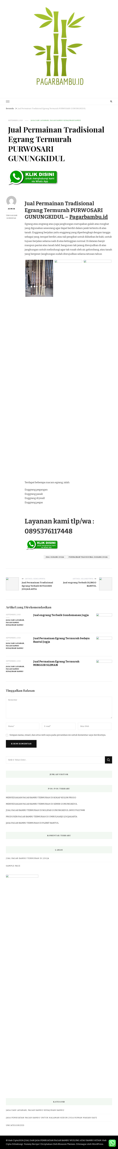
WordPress (97, 1144)
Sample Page (13, 866)
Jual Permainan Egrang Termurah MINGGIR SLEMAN (56, 663)
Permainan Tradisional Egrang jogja (88, 557)
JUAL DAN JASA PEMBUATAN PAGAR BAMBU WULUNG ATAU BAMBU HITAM (62, 1140)
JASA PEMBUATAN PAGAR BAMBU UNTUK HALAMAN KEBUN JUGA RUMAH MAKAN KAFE (51, 1118)
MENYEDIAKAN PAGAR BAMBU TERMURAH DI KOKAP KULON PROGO (41, 797)
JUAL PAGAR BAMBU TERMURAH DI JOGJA (27, 858)
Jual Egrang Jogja (55, 557)
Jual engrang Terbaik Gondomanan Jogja (61, 615)
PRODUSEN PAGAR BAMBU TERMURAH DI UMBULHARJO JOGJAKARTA (41, 816)
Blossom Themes (66, 1144)
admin (11, 209)
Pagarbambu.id (88, 217)
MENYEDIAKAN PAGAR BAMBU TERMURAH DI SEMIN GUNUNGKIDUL (41, 804)
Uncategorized (15, 1125)
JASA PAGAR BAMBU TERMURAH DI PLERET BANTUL (32, 823)
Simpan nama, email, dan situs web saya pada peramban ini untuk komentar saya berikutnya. (57, 735)
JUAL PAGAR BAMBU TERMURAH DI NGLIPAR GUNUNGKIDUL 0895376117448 (45, 810)
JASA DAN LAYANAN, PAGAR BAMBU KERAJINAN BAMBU (56, 120)
